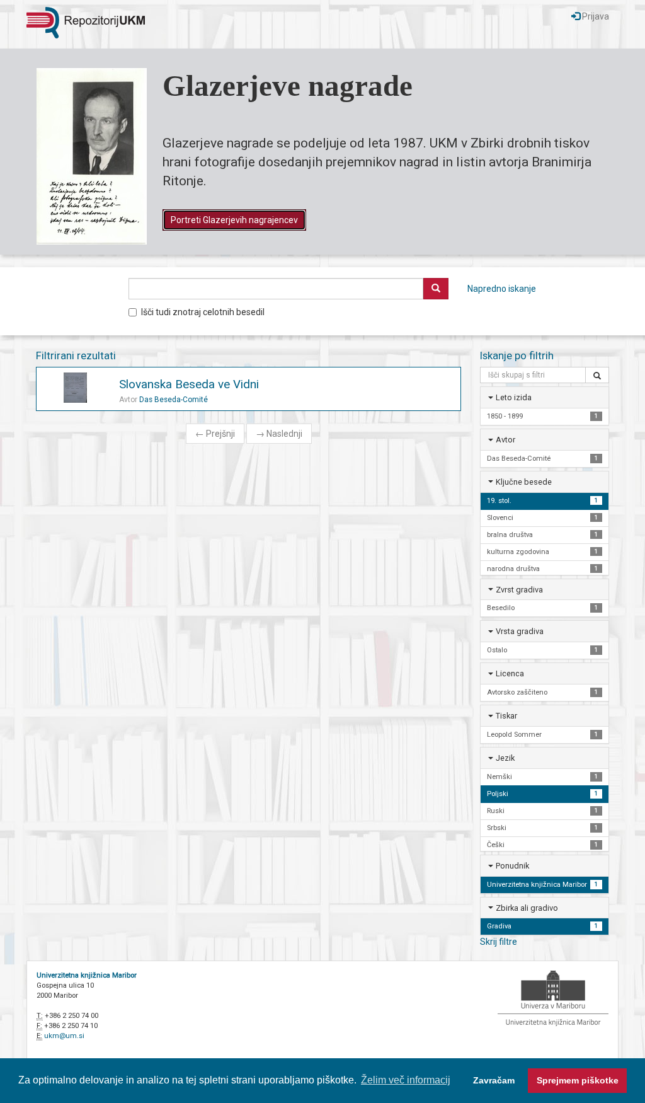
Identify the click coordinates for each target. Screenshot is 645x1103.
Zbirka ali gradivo (527, 908)
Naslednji (279, 434)
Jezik (505, 758)
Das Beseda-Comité (173, 399)
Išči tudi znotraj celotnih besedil (203, 312)
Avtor (505, 439)
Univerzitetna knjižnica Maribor (87, 975)
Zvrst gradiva (519, 589)
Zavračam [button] (494, 1080)
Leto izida (514, 397)
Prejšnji (215, 434)
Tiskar (506, 715)
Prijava (594, 16)
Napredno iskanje (501, 289)
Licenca (510, 673)
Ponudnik (512, 865)
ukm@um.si (64, 1036)
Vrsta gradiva (520, 631)
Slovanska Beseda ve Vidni (189, 384)
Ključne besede (524, 482)
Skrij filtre (498, 942)
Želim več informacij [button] (405, 1080)
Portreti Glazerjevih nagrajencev (234, 220)
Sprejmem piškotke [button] (578, 1080)
